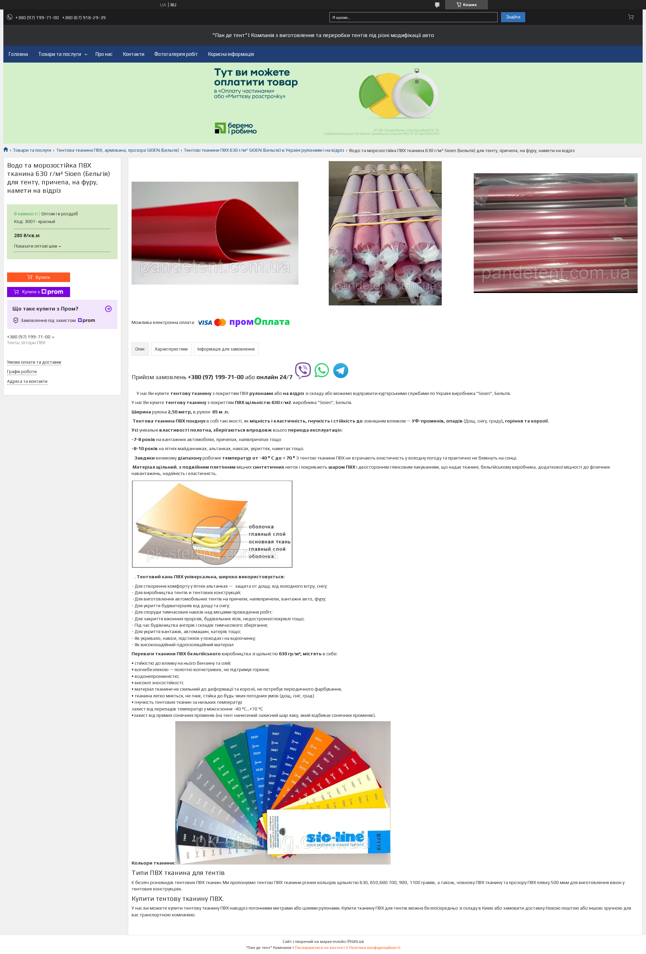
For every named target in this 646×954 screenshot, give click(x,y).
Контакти (133, 54)
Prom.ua (356, 941)
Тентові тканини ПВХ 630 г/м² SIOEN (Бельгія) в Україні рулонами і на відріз (264, 150)
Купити (43, 277)
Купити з (31, 291)
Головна (18, 54)
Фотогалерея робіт (176, 54)
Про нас (104, 54)
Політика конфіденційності (374, 947)
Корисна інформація (231, 54)
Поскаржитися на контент (320, 947)
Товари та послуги (59, 54)
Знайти (513, 17)
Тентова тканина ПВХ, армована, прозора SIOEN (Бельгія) (117, 150)
